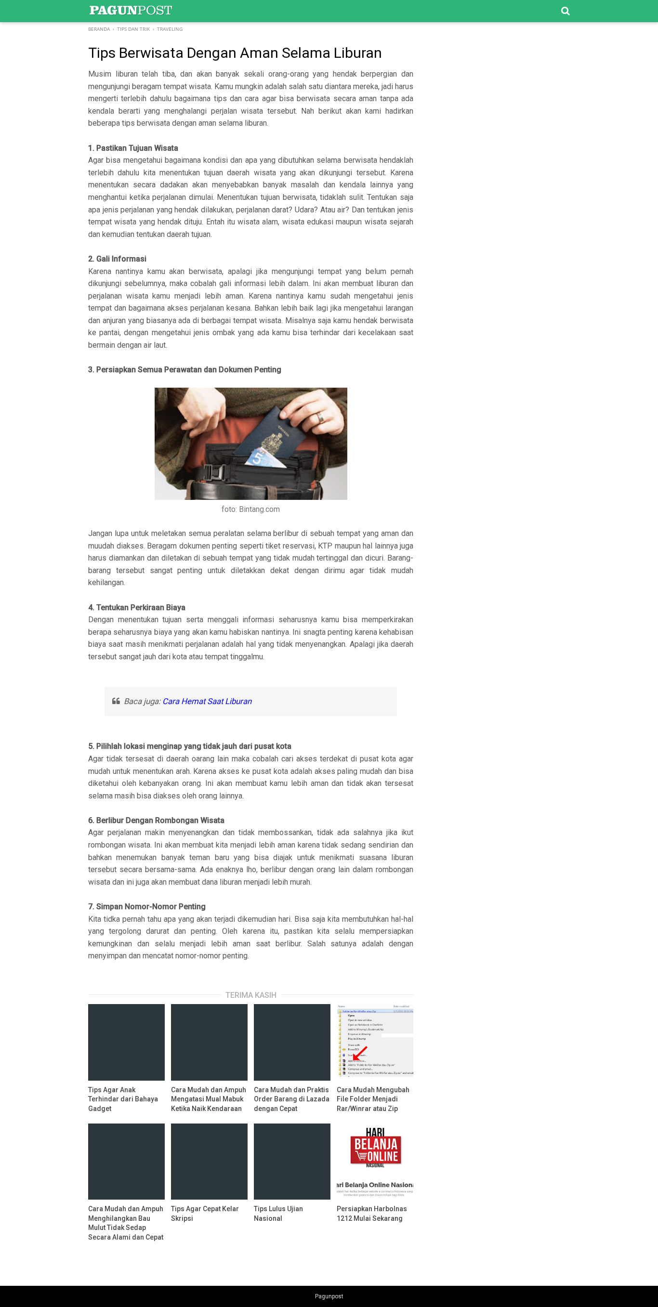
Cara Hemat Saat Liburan (206, 701)
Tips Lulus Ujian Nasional (278, 1213)
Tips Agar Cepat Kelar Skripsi (205, 1213)
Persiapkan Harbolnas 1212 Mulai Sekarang (372, 1213)
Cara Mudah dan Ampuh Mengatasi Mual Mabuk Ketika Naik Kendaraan (208, 1099)
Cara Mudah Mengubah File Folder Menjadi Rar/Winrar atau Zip (373, 1099)
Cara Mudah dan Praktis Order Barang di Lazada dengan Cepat (291, 1099)
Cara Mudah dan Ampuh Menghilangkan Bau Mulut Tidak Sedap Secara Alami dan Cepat (125, 1223)
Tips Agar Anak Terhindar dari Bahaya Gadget (123, 1099)
